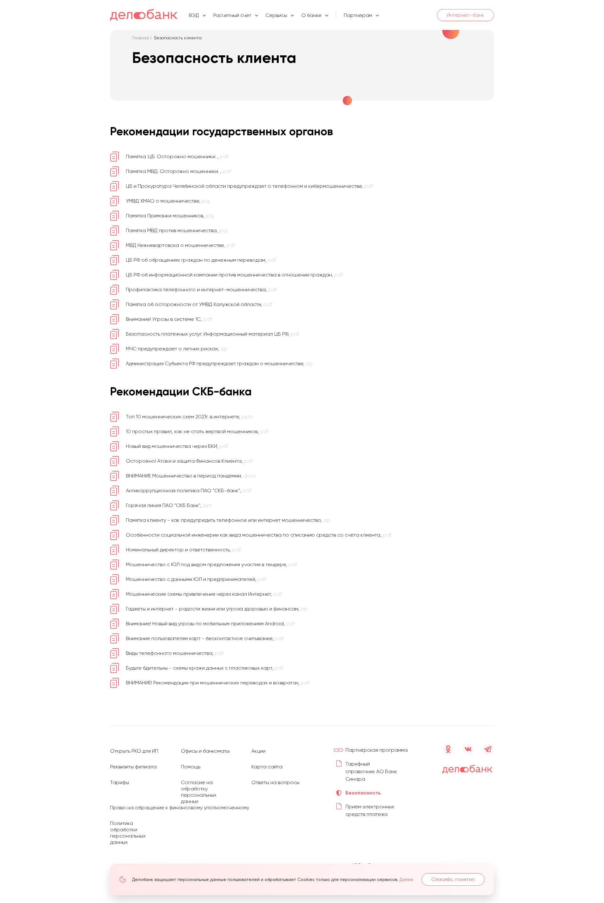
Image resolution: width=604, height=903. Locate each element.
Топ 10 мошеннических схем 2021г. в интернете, (189, 417)
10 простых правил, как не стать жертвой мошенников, (197, 431)
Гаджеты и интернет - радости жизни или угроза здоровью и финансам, (217, 609)
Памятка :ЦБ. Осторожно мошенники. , (177, 156)
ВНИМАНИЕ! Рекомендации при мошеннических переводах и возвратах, (218, 683)
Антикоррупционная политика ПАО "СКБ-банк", (188, 490)
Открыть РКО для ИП (134, 751)
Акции (258, 751)
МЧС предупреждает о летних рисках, (176, 349)
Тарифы (119, 782)
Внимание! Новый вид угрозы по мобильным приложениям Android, (210, 624)
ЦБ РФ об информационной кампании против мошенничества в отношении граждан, (234, 275)
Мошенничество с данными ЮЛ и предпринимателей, (196, 579)
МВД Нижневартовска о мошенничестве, (180, 245)
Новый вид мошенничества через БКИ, (177, 446)
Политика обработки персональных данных (128, 832)
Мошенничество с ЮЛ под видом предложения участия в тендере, (211, 564)
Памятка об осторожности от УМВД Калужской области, (199, 304)
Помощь (190, 767)
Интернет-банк (465, 15)
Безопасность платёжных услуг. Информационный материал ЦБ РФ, (212, 334)
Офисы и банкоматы (205, 751)
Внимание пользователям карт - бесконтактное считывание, (204, 638)
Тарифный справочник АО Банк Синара (371, 771)
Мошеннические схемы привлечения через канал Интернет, (204, 594)
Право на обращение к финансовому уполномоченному (179, 808)
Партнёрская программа (376, 750)
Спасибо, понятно (453, 879)
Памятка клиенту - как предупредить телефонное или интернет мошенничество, (228, 520)
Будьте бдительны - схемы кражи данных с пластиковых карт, (204, 668)
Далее (406, 879)
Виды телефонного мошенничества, (174, 653)
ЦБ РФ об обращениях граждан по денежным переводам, (201, 260)
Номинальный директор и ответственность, (183, 550)
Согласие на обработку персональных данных (198, 791)
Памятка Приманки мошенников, (170, 216)
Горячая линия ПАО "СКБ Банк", (169, 505)
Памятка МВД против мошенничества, (176, 230)
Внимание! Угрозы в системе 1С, (169, 319)
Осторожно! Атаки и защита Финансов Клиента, (189, 461)
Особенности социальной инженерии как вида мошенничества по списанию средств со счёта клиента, (258, 535)
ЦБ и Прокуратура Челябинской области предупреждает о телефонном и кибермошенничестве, (249, 186)
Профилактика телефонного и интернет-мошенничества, (201, 290)
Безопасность (363, 793)
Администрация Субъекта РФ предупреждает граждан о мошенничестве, (219, 363)
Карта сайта (266, 767)
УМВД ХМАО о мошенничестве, (168, 201)
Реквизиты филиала (133, 767)
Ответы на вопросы (275, 782)
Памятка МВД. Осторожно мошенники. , (178, 171)
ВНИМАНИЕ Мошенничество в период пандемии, (191, 476)
